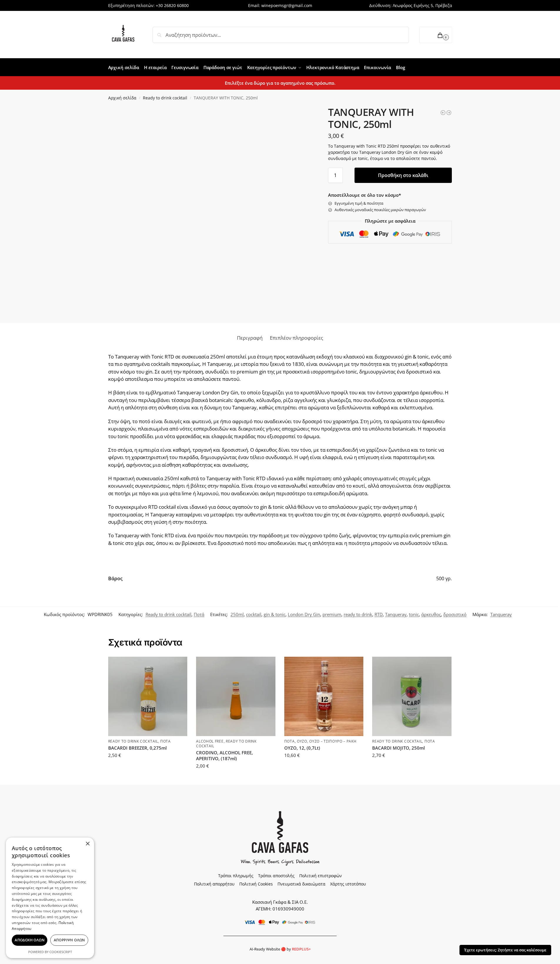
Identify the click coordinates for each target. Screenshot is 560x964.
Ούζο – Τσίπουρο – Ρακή (332, 741)
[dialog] (50, 898)
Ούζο (302, 741)
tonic (414, 614)
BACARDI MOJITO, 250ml (398, 748)
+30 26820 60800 (172, 5)
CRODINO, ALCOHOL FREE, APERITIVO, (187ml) (224, 755)
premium (331, 614)
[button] (435, 35)
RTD (379, 614)
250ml (237, 614)
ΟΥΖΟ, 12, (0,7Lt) (302, 748)
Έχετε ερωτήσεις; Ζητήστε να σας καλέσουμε (505, 950)
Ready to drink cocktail (165, 98)
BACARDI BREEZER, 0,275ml (137, 748)
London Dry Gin (304, 614)
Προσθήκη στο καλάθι (403, 175)
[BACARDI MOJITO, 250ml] (412, 696)
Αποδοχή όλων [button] (29, 940)
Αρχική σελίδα (122, 98)
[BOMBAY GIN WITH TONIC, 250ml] (443, 113)
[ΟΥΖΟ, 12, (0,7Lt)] (324, 696)
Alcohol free (209, 741)
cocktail (253, 614)
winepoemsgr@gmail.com (286, 5)
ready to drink (358, 614)
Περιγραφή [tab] (250, 337)
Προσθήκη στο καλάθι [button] (147, 768)
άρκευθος (431, 614)
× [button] (87, 844)
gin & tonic (274, 614)
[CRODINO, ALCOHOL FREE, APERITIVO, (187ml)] (235, 696)
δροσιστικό (455, 614)
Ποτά (199, 614)
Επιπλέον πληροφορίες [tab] (296, 337)
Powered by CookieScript (50, 952)
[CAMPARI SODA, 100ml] (449, 113)
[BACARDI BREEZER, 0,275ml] (148, 696)
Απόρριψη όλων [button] (69, 940)
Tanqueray (396, 614)
